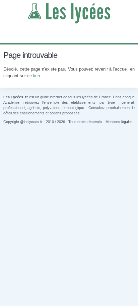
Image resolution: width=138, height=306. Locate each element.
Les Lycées (69, 13)
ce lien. (34, 75)
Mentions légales (119, 122)
